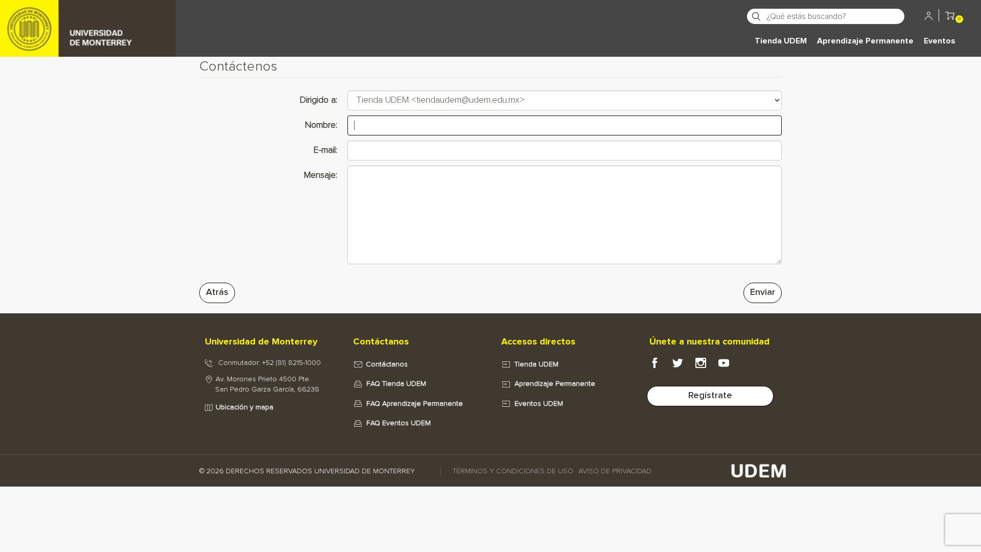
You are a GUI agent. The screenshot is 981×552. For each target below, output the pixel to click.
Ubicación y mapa (244, 407)
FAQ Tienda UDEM (396, 383)
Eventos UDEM (539, 403)
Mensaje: (320, 175)
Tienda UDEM (781, 41)
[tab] (268, 342)
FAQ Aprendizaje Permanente (414, 403)
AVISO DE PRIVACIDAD (614, 471)
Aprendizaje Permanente (865, 41)
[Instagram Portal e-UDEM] (706, 365)
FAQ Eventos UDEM (398, 423)
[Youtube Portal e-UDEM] (729, 365)
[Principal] (88, 15)
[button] (950, 17)
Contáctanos (387, 364)
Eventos (939, 41)
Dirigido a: (318, 100)
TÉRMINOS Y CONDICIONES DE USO (513, 471)
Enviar (762, 292)
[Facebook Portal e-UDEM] (660, 365)
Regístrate (710, 395)
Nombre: (321, 125)
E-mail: (325, 150)
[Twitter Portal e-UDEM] (683, 365)
